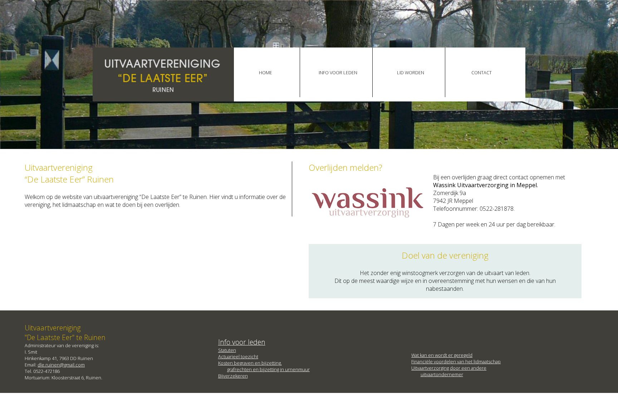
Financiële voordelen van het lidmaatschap (456, 361)
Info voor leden (241, 342)
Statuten (227, 350)
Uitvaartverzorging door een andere (448, 368)
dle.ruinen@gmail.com (61, 364)
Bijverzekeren (233, 376)
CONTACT (481, 72)
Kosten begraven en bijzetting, (250, 363)
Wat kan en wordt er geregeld (441, 355)
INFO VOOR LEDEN (338, 72)
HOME (265, 72)
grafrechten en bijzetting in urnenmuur (268, 369)
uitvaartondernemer (442, 374)
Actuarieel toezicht (238, 356)
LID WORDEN (410, 72)
